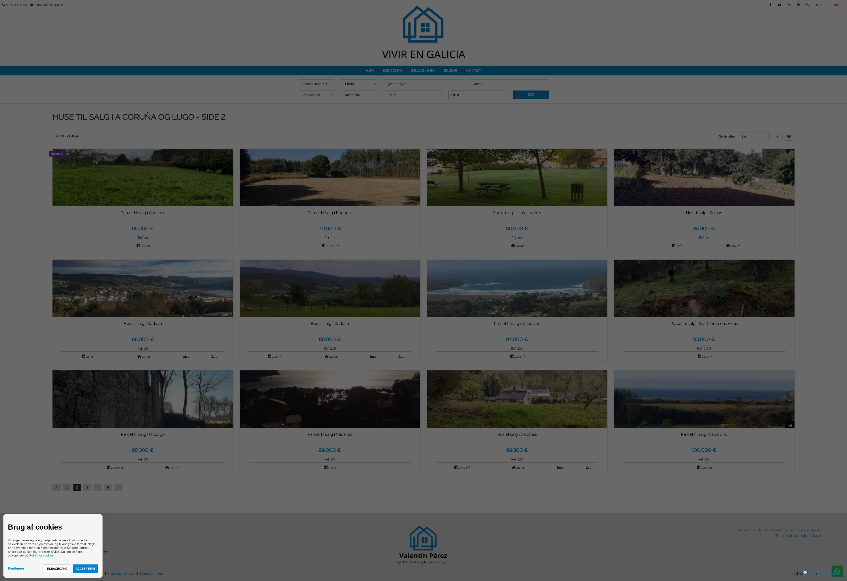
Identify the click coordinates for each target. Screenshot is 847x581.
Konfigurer (16, 568)
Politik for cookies (41, 555)
